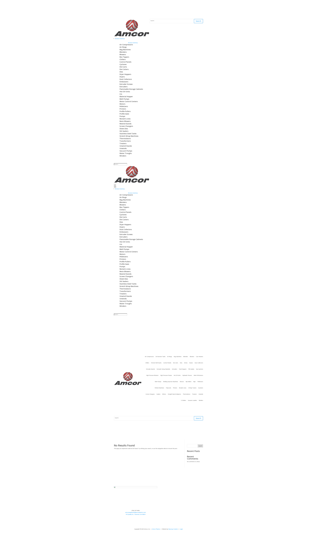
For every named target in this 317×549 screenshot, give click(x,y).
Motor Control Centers (129, 101)
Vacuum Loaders (192, 400)
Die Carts (123, 67)
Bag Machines (125, 49)
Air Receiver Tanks (160, 356)
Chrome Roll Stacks (156, 363)
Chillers (123, 59)
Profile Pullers (125, 111)
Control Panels (125, 62)
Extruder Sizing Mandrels (163, 369)
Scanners (200, 388)
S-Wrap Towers (192, 388)
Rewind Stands (125, 124)
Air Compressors (126, 44)
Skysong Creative (173, 529)
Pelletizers (124, 106)
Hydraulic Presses (187, 375)
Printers (123, 109)
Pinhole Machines (159, 388)
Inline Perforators (198, 375)
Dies (121, 72)
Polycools (168, 388)
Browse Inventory (133, 42)
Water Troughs (126, 153)
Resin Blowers (125, 121)
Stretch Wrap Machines (129, 136)
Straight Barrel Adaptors (174, 394)
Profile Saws (124, 114)
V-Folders (183, 400)
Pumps (122, 116)
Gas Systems (199, 369)
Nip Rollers (188, 381)
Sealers (158, 394)
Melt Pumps (124, 99)
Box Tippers (124, 57)
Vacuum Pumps (126, 151)
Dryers (122, 77)
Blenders (123, 52)
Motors (122, 104)
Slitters (164, 394)
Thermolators (125, 138)
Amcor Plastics (156, 529)
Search (198, 21)
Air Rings (123, 47)
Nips (194, 381)
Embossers (124, 82)
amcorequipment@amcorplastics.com (135, 512)
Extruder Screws (126, 84)
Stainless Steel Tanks (128, 133)
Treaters (123, 143)
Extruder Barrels (150, 369)
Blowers (123, 54)
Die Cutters (124, 69)
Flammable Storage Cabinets (131, 89)
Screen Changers (126, 126)
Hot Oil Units (125, 91)
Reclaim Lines (125, 119)
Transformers (125, 141)
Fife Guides (191, 369)
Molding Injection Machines (170, 381)
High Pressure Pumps (166, 375)
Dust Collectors (126, 79)
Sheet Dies (124, 129)
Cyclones (123, 64)
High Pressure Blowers (152, 375)
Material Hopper (126, 96)
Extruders (123, 87)
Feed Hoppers (182, 369)
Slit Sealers (124, 131)
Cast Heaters (199, 356)
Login (181, 529)
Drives (185, 363)
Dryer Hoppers (125, 74)
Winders (123, 156)
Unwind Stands (126, 146)
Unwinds (123, 148)
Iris (121, 94)
